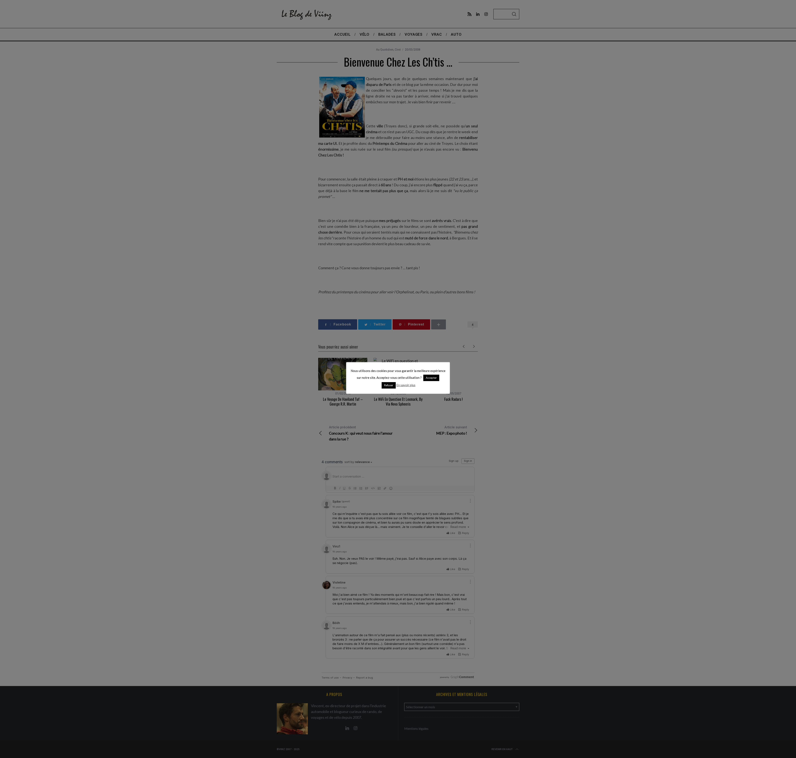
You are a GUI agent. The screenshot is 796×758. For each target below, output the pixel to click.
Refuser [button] (388, 385)
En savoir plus (405, 385)
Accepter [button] (431, 377)
